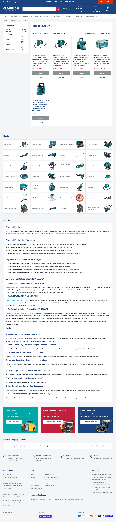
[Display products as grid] (106, 33)
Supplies (68, 16)
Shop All (5, 16)
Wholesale (66, 9)
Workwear (14, 16)
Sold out (40, 73)
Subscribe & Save (105, 2)
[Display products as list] (109, 33)
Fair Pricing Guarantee (50, 480)
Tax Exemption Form (50, 485)
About (32, 474)
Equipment (56, 16)
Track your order (49, 483)
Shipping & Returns (36, 488)
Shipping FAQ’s (44, 446)
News (32, 483)
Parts (77, 16)
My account (96, 11)
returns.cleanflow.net (55, 499)
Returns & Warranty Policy (99, 446)
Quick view (41, 77)
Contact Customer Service (72, 446)
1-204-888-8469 (69, 2)
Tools (36, 16)
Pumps (46, 16)
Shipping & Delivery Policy (17, 446)
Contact (32, 480)
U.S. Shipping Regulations (50, 477)
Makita (34, 53)
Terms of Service (49, 474)
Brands (32, 477)
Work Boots (26, 16)
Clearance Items (90, 16)
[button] (107, 8)
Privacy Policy (34, 485)
